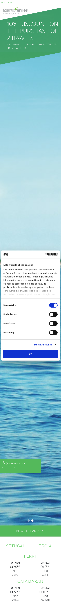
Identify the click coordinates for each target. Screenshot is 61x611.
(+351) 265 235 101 (15, 463)
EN (10, 2)
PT (3, 2)
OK (30, 354)
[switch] (53, 314)
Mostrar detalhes (43, 344)
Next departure (30, 531)
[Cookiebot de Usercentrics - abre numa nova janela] (45, 254)
